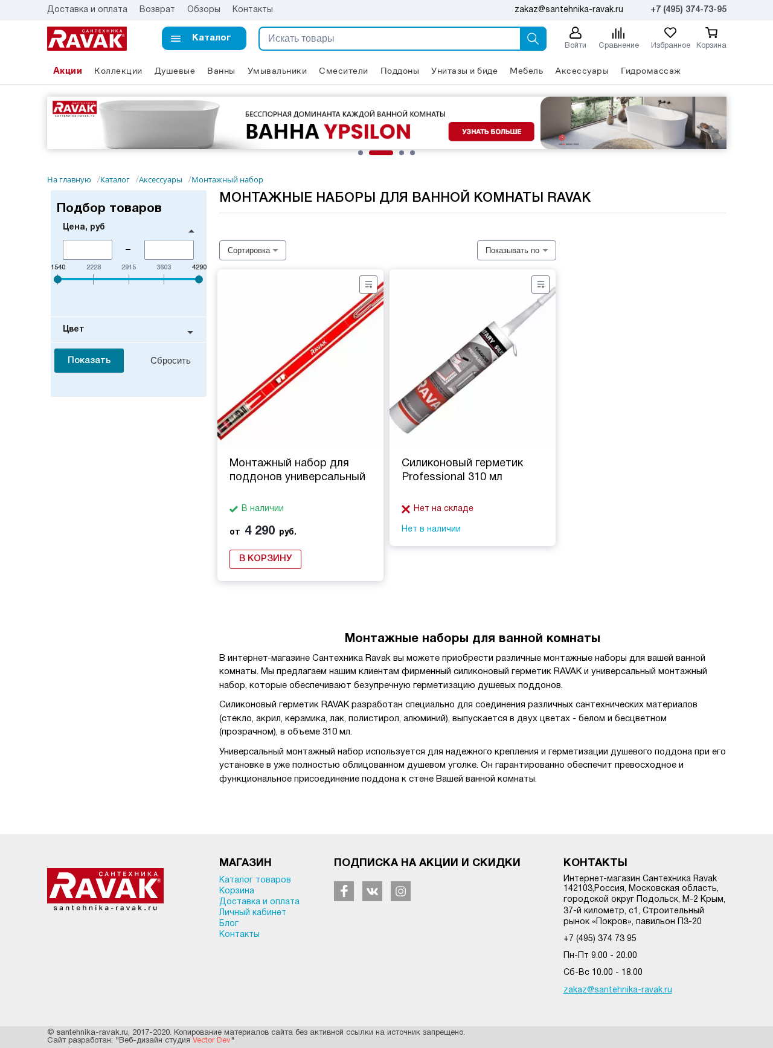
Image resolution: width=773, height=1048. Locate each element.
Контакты (253, 10)
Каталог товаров (255, 880)
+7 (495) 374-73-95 (688, 10)
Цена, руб (84, 227)
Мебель (526, 70)
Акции (68, 70)
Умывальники (277, 70)
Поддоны (400, 70)
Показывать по (512, 250)
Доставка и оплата (87, 10)
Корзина (236, 891)
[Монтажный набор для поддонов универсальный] (300, 360)
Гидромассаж (651, 70)
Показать (89, 360)
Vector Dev (212, 1040)
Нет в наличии (431, 529)
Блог (229, 924)
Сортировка (249, 250)
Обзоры (203, 10)
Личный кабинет (252, 913)
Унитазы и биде (464, 70)
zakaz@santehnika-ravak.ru (617, 990)
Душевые (175, 70)
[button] (204, 38)
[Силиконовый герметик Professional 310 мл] (473, 360)
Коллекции (118, 70)
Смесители (343, 70)
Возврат (157, 10)
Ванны (221, 70)
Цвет (74, 329)
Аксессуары (582, 70)
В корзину (265, 559)
